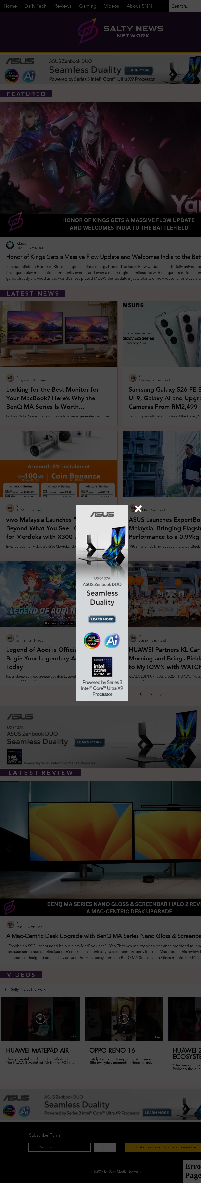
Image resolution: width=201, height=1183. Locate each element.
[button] (138, 508)
